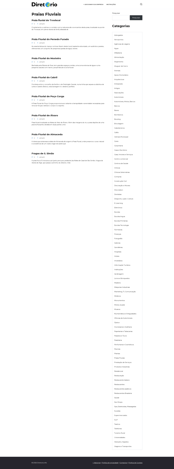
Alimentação (119, 57)
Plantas (117, 353)
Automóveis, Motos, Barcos (124, 101)
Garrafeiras (118, 247)
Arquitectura (119, 79)
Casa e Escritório (120, 150)
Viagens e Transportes (122, 446)
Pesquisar (116, 13)
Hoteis (116, 256)
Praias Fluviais (119, 358)
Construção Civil (120, 181)
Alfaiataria (118, 53)
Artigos (117, 88)
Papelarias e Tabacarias (123, 331)
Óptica (116, 322)
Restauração (119, 376)
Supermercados (120, 415)
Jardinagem (119, 274)
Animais (117, 71)
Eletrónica (118, 208)
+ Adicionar (97, 463)
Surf (116, 420)
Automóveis (118, 97)
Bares (116, 110)
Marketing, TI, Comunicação (125, 292)
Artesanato (118, 84)
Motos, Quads (119, 305)
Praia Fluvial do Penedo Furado (50, 39)
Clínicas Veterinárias (122, 172)
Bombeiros (118, 115)
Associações (119, 93)
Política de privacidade (110, 463)
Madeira (117, 283)
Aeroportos (118, 40)
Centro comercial (121, 159)
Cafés (116, 132)
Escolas (117, 212)
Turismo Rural (119, 433)
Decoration (118, 190)
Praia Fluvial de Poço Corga (48, 96)
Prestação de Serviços (122, 362)
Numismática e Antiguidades (125, 314)
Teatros (117, 424)
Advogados (118, 35)
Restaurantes (119, 384)
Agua (116, 48)
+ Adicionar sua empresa (93, 4)
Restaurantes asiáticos (122, 389)
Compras (117, 177)
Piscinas (117, 349)
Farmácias (118, 230)
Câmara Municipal (121, 137)
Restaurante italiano (122, 380)
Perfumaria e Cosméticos (124, 345)
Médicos (117, 296)
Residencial (118, 371)
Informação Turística (122, 265)
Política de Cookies (135, 463)
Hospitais (117, 252)
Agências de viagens (122, 44)
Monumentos (119, 300)
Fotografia (118, 238)
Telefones (118, 429)
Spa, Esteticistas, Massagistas (125, 406)
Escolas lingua (119, 216)
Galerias (117, 243)
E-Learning (118, 203)
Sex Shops (118, 402)
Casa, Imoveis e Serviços (123, 154)
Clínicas (117, 168)
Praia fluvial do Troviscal (46, 20)
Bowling (117, 119)
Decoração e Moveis (122, 185)
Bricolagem (118, 124)
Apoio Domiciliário (121, 75)
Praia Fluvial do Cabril (44, 77)
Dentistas (117, 194)
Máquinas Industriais (122, 287)
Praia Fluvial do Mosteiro (46, 58)
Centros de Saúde (121, 163)
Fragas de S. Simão (43, 153)
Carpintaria (118, 146)
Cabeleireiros (119, 128)
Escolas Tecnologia (121, 225)
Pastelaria (118, 340)
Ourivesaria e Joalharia (123, 327)
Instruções (111, 4)
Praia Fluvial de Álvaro (45, 115)
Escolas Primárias (121, 221)
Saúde (116, 398)
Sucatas (117, 411)
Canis (116, 141)
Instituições (118, 269)
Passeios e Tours (120, 336)
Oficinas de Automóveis (123, 318)
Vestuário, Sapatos (121, 442)
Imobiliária (118, 261)
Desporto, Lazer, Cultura (123, 199)
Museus (117, 309)
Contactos (123, 463)
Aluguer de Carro (121, 66)
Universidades (119, 437)
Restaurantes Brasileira (123, 393)
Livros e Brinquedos (121, 278)
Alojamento (118, 62)
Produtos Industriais (122, 367)
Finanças (117, 234)
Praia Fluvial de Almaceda (47, 134)
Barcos (117, 106)
